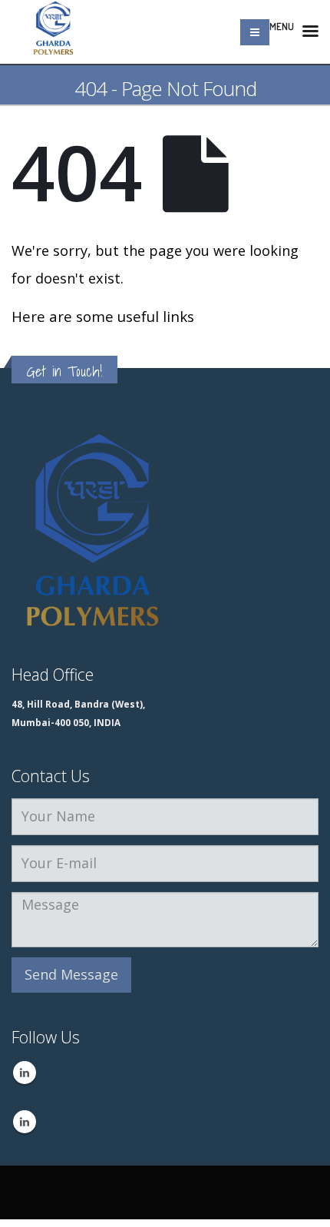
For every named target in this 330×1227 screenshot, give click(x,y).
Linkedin (24, 1072)
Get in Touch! (64, 371)
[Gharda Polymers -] (54, 32)
